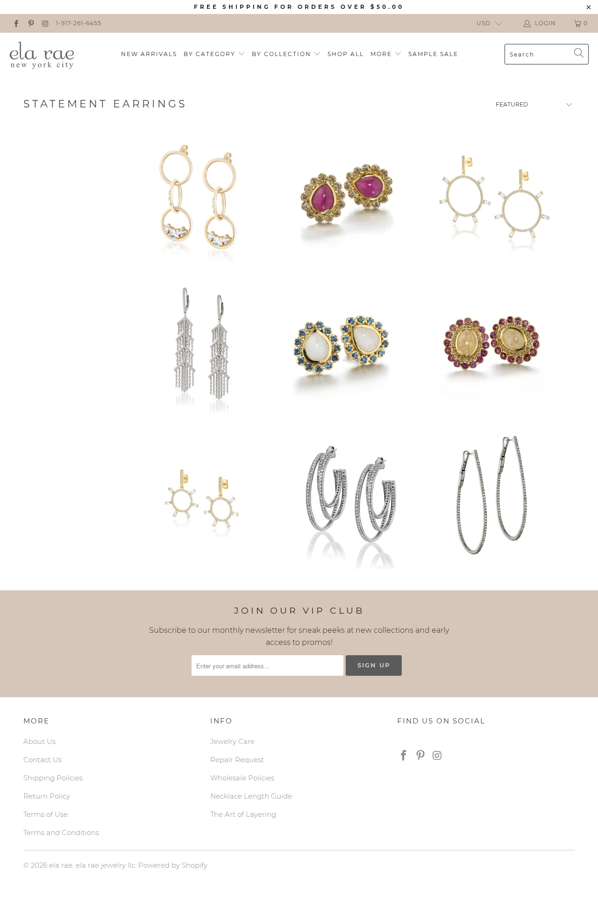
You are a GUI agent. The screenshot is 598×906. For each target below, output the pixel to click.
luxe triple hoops (351, 499)
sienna (491, 348)
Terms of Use (45, 814)
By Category (211, 53)
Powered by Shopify (172, 865)
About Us (39, 741)
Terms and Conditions (61, 832)
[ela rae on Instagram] (45, 23)
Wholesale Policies (242, 777)
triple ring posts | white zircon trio (198, 197)
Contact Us (42, 759)
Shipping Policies (53, 777)
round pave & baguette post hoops (495, 197)
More (382, 53)
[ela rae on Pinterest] (30, 23)
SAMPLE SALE (433, 53)
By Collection (282, 53)
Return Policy (46, 796)
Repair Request (237, 759)
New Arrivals (149, 53)
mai (346, 197)
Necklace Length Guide (251, 796)
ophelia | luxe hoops (491, 499)
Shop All (345, 53)
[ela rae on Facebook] (16, 23)
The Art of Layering (243, 814)
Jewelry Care (232, 741)
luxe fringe (202, 348)
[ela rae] (42, 54)
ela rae (60, 865)
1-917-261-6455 (78, 23)
